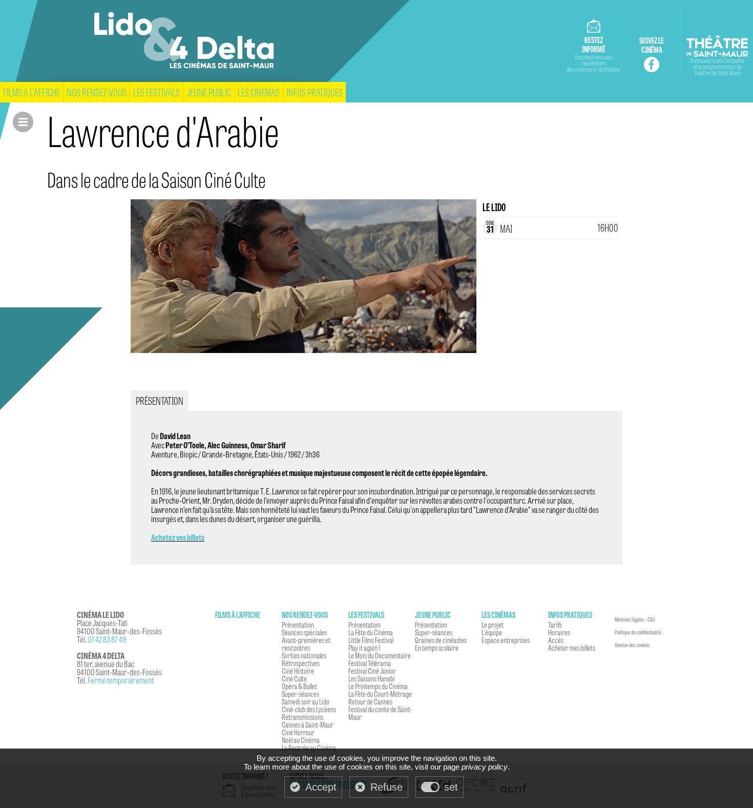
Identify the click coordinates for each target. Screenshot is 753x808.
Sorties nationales (304, 655)
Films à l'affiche (31, 92)
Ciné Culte (294, 678)
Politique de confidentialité (638, 632)
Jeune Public (208, 92)
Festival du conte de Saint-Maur (380, 713)
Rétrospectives (301, 663)
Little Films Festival (370, 640)
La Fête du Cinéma (370, 632)
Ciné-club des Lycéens (309, 709)
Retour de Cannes (370, 701)
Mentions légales (629, 619)
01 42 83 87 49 (107, 639)
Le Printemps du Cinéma (378, 686)
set (451, 787)
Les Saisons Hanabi (371, 678)
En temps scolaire (436, 648)
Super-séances (300, 694)
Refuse (386, 787)
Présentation (298, 624)
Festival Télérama (369, 663)
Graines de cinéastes (441, 640)
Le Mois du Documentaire (379, 655)
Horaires (559, 632)
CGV (651, 619)
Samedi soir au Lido (305, 701)
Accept (321, 787)
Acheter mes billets (571, 648)
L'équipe (492, 632)
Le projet (493, 624)
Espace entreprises (506, 640)
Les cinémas (259, 92)
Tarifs (555, 624)
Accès (555, 640)
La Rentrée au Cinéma (309, 747)
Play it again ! (364, 648)
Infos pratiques (314, 92)
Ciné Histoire (298, 671)
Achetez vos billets (177, 537)
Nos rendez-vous (97, 92)
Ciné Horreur (298, 732)
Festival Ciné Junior (372, 671)
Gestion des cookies (632, 645)
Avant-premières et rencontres (306, 644)
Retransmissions (302, 717)
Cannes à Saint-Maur (307, 724)
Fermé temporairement (121, 680)
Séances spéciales (304, 632)
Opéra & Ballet (299, 686)
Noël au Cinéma (301, 740)
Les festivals (156, 92)
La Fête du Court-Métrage (380, 694)
